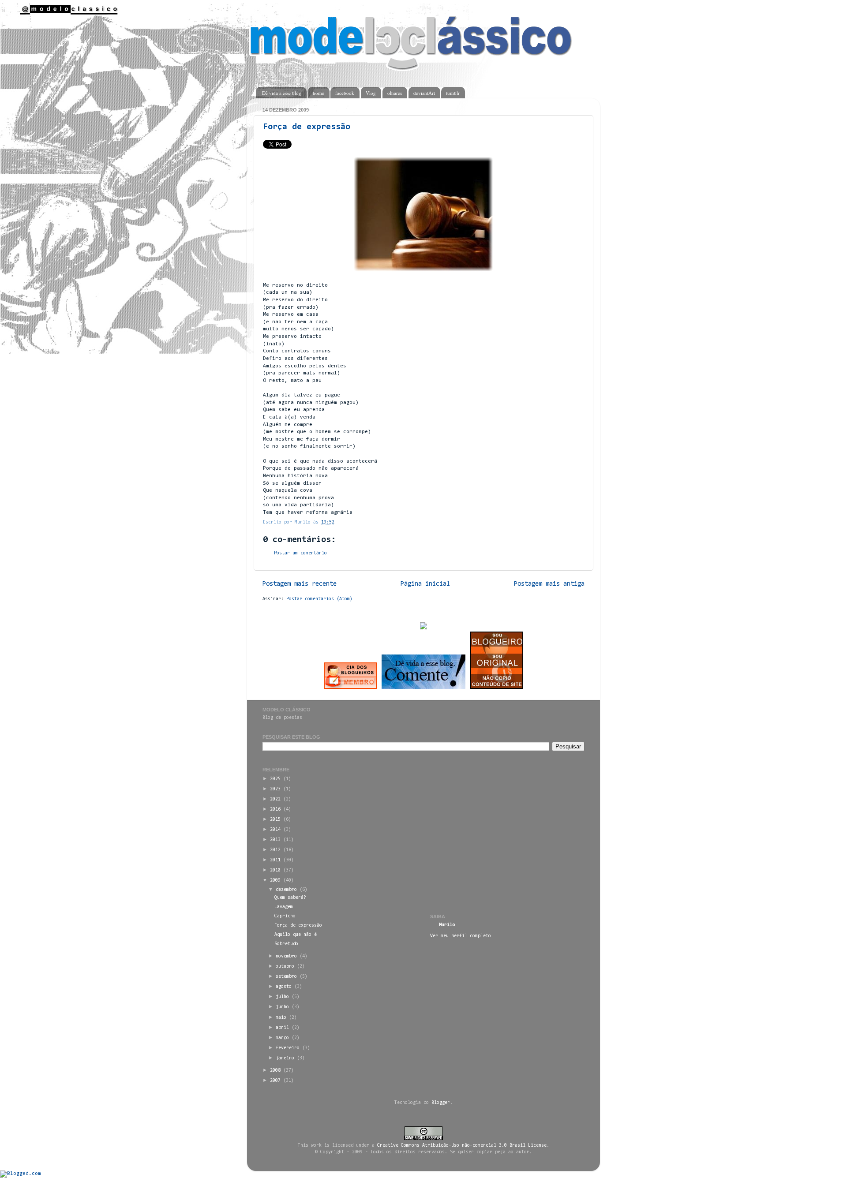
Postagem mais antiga (549, 584)
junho (282, 1007)
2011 (275, 860)
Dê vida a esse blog (281, 93)
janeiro (285, 1058)
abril (282, 1027)
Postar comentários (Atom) (319, 599)
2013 (275, 840)
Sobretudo (286, 944)
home (318, 93)
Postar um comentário (300, 553)
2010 (275, 870)
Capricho (285, 916)
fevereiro (288, 1048)
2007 (275, 1080)
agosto (284, 986)
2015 (275, 819)
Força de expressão (306, 127)
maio (281, 1017)
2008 (275, 1070)
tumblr (453, 93)
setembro (286, 976)
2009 (275, 880)
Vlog (371, 93)
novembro (286, 956)
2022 (275, 799)
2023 (275, 789)
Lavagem (283, 907)
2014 (275, 829)
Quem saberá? (290, 897)
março (282, 1038)
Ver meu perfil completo (460, 936)
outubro (285, 966)
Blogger (440, 1102)
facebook (344, 93)
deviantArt (424, 93)
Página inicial (425, 584)
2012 (275, 850)
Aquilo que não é (295, 934)
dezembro (286, 889)
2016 (275, 809)
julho (282, 997)
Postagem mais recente (299, 584)
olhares (394, 93)
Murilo (447, 925)
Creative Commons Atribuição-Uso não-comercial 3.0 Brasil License (462, 1145)
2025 (275, 779)
